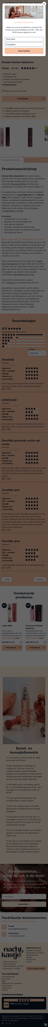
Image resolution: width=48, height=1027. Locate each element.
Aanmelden (24, 51)
